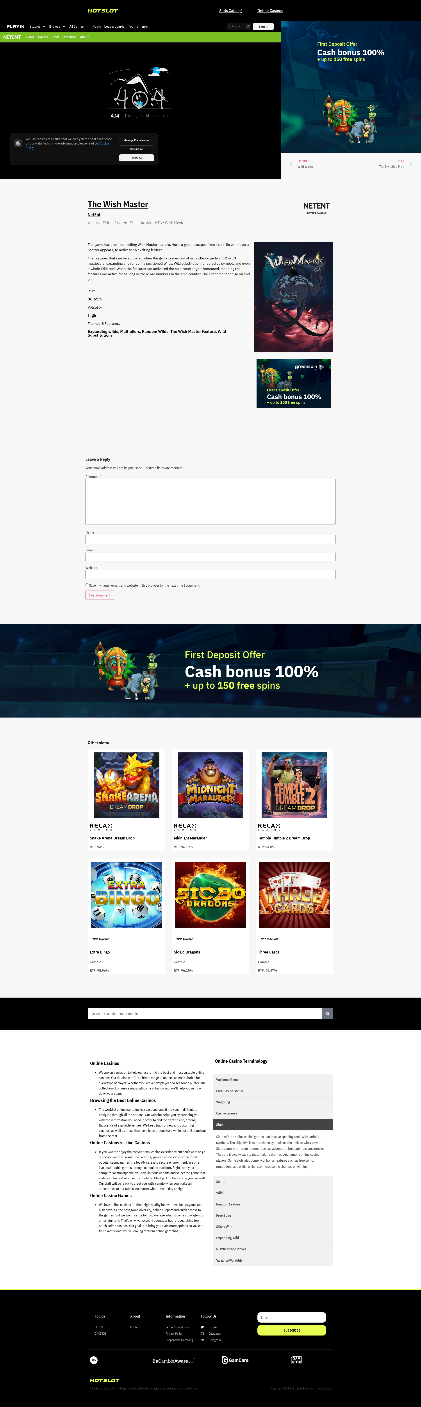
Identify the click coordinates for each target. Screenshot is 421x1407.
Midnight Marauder (190, 838)
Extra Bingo (100, 952)
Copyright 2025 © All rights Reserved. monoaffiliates (301, 1388)
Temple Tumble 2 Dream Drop (284, 838)
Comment (94, 476)
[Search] (327, 1013)
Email (90, 550)
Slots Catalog (230, 10)
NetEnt (94, 214)
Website (91, 567)
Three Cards (269, 952)
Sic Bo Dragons (187, 952)
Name (90, 532)
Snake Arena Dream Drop (112, 838)
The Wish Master (118, 204)
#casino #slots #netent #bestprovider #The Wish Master (137, 222)
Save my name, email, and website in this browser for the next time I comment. (144, 585)
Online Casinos (270, 10)
